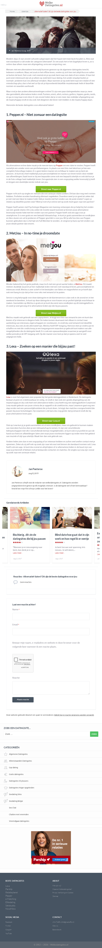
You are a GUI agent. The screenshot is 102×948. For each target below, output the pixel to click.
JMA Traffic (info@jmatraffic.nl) (63, 922)
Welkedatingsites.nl (59, 944)
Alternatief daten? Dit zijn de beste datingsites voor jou (55, 11)
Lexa (8, 397)
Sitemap (55, 896)
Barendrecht (56, 930)
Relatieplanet (11, 892)
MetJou (78, 284)
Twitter (8, 926)
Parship (8, 889)
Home (12, 11)
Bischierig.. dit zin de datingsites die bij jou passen (29, 536)
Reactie (16, 677)
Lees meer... (17, 553)
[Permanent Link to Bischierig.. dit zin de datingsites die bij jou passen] (30, 518)
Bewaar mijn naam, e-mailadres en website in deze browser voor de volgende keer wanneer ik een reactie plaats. (46, 644)
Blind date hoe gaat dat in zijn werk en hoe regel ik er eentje (72, 536)
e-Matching (10, 898)
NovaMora (10, 908)
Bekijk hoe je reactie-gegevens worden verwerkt (74, 715)
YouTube (8, 933)
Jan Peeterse (35, 469)
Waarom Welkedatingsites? (62, 889)
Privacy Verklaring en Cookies (62, 893)
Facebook (8, 922)
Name (15, 609)
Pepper (59, 165)
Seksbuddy (10, 905)
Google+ (8, 930)
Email (15, 624)
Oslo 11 (55, 926)
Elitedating (10, 902)
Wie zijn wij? (56, 885)
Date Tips (25, 11)
